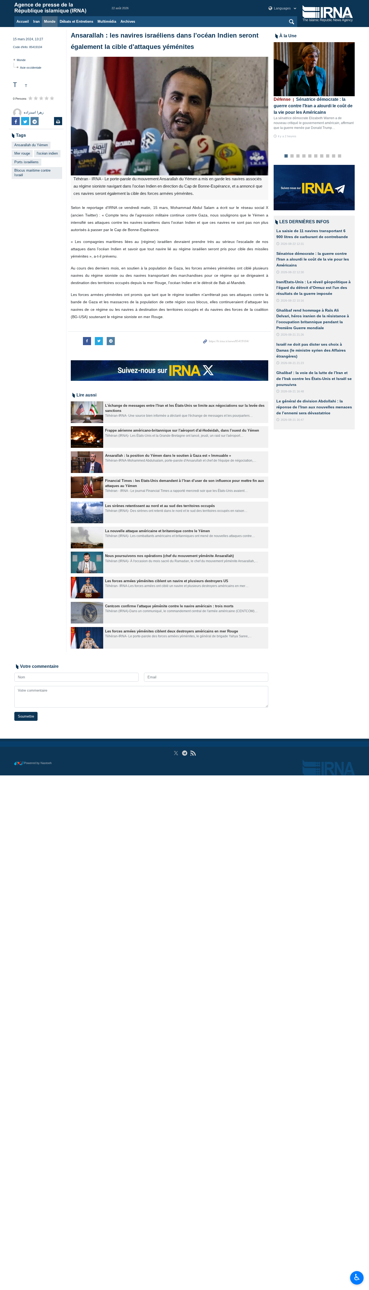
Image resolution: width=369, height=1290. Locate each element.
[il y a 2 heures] (314, 69)
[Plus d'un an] (87, 412)
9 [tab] (334, 156)
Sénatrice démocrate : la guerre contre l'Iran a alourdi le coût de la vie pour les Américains (313, 106)
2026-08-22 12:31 (292, 243)
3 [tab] (298, 156)
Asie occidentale (30, 67)
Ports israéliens (26, 162)
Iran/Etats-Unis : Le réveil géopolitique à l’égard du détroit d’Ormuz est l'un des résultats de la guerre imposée (313, 288)
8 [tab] (328, 156)
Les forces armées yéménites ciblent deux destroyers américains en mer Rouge (171, 631)
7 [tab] (322, 156)
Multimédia (107, 21)
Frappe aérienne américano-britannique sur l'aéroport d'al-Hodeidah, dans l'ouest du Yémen (182, 430)
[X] (176, 753)
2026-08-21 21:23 (292, 363)
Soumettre (26, 716)
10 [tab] (339, 156)
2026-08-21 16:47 (292, 419)
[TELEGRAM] (184, 753)
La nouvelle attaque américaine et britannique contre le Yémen (157, 531)
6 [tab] (316, 156)
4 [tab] (304, 156)
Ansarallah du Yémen (31, 145)
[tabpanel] (314, 90)
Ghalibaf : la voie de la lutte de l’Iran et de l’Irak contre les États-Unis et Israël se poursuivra (314, 378)
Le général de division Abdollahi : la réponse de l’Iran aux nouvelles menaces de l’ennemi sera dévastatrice (314, 407)
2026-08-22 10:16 (292, 300)
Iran (36, 21)
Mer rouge (22, 153)
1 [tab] (286, 156)
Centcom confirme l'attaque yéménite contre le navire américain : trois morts (169, 606)
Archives (127, 21)
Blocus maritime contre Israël (32, 172)
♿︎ (357, 1277)
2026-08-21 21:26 (292, 334)
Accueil (22, 21)
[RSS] (193, 753)
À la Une (288, 36)
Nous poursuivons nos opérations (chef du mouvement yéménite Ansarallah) (169, 556)
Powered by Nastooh (38, 763)
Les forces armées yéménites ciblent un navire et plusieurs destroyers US (166, 581)
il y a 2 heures (287, 136)
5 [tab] (310, 156)
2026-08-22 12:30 (292, 272)
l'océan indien (47, 153)
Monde (49, 21)
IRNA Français (57, 8)
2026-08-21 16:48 (292, 391)
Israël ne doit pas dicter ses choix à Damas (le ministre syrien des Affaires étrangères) (311, 350)
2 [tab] (292, 156)
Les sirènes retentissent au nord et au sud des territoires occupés (160, 506)
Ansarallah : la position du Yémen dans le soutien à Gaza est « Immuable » (168, 456)
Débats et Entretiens (76, 21)
